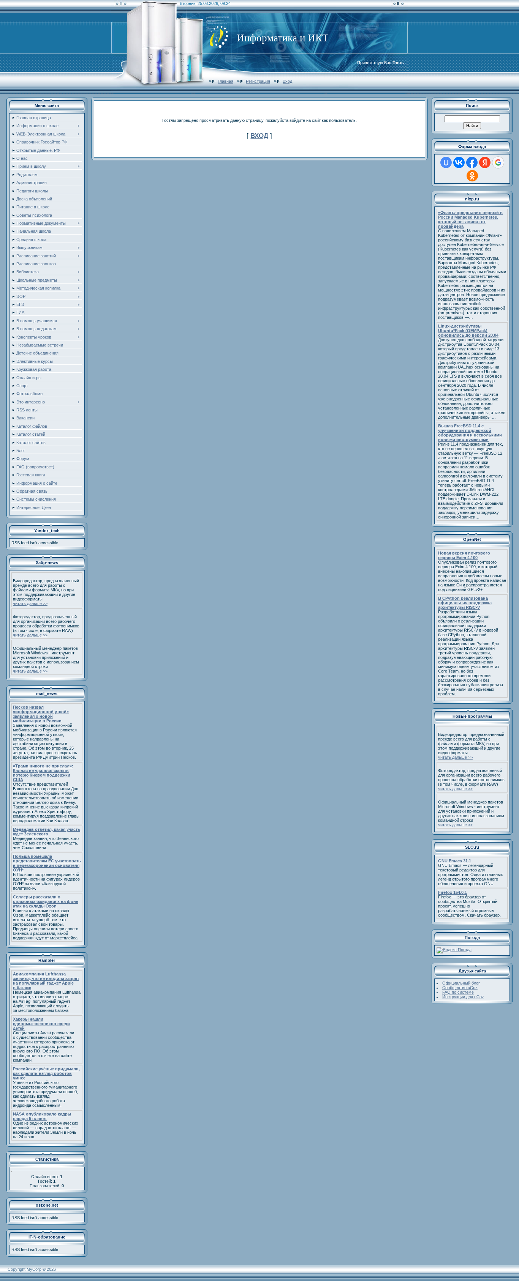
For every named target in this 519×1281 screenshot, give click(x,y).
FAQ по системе (458, 992)
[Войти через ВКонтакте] (459, 162)
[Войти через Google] (498, 162)
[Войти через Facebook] (472, 162)
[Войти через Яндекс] (485, 162)
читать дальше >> (30, 603)
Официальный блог (461, 983)
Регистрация (258, 81)
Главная (225, 81)
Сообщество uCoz (460, 987)
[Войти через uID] (446, 162)
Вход (287, 81)
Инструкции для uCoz (463, 996)
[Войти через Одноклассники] (472, 175)
